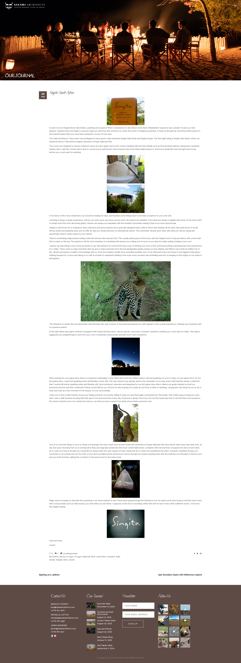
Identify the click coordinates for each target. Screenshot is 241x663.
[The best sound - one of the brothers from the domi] (185, 631)
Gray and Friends (104, 629)
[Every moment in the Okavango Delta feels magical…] (174, 642)
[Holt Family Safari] (91, 647)
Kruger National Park (84, 556)
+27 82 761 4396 (58, 621)
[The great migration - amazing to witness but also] (185, 642)
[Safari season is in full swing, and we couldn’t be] (174, 609)
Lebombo (101, 556)
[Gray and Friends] (91, 631)
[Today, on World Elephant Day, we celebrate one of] (163, 609)
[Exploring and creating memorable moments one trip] (185, 609)
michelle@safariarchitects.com (64, 618)
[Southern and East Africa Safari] (91, 614)
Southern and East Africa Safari (105, 613)
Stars (65, 560)
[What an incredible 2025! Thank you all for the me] (185, 620)
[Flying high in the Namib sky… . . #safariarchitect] (174, 620)
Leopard (111, 556)
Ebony (62, 556)
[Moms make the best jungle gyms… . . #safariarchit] (163, 642)
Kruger (70, 556)
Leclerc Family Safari (106, 620)
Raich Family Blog (105, 637)
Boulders (53, 556)
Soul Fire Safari (103, 604)
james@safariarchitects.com (63, 628)
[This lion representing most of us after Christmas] (163, 631)
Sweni (72, 560)
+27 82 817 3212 (57, 632)
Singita (59, 560)
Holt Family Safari (104, 645)
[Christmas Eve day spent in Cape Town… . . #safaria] (174, 631)
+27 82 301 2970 (58, 610)
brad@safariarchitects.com (63, 607)
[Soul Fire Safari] (91, 606)
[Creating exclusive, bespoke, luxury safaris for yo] (163, 620)
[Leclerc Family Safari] (91, 622)
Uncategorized (70, 553)
